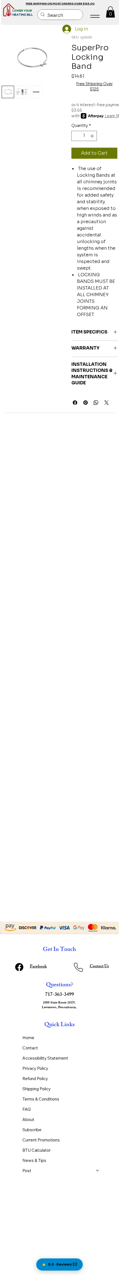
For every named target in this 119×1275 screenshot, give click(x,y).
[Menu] (95, 16)
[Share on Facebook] (75, 402)
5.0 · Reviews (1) (62, 1264)
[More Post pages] (97, 1170)
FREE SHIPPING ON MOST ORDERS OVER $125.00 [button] (60, 3)
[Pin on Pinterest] (85, 402)
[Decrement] (75, 136)
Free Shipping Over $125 (94, 86)
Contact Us (99, 966)
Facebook (38, 967)
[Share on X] (106, 402)
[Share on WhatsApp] (96, 402)
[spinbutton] (84, 136)
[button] (110, 12)
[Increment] (92, 136)
